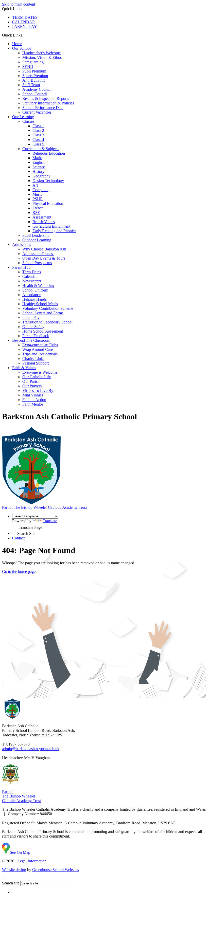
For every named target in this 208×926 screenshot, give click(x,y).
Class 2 (38, 130)
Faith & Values (24, 368)
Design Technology (48, 180)
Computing (41, 190)
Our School (21, 48)
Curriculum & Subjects (40, 149)
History (38, 171)
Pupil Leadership (35, 235)
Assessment (41, 217)
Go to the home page (19, 571)
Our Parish (31, 381)
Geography (41, 176)
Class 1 (38, 126)
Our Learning (23, 117)
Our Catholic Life (36, 377)
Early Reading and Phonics (54, 231)
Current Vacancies (36, 112)
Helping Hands (34, 299)
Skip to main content (18, 4)
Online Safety (33, 326)
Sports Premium (35, 76)
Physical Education (47, 203)
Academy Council (36, 89)
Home (17, 44)
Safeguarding (33, 62)
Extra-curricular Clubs (40, 345)
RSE (36, 212)
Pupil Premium (34, 71)
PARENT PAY (24, 26)
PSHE (37, 199)
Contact (18, 538)
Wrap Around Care (37, 349)
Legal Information (32, 861)
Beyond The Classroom (31, 340)
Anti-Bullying (33, 80)
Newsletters (31, 281)
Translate (50, 521)
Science (38, 167)
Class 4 (38, 139)
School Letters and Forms (42, 313)
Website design (14, 869)
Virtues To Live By (37, 390)
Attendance (31, 295)
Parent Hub (21, 267)
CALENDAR (23, 22)
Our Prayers (32, 386)
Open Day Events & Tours (43, 258)
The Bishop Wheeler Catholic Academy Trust (44, 507)
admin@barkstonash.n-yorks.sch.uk (30, 749)
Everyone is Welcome (39, 372)
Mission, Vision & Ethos (42, 57)
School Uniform (35, 290)
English (38, 162)
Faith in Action (34, 399)
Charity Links (33, 358)
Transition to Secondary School (47, 322)
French (38, 208)
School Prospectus (37, 263)
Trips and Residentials (40, 354)
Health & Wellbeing (38, 285)
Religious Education (48, 153)
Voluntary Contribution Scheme (47, 308)
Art (35, 185)
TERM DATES (25, 17)
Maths (37, 158)
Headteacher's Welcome (41, 53)
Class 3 (38, 135)
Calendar (29, 276)
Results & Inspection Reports (45, 98)
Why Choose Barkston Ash (44, 249)
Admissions (21, 244)
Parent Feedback (35, 336)
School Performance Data (42, 107)
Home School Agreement (42, 331)
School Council (34, 94)
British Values (43, 222)
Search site (10, 883)
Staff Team (31, 85)
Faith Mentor (32, 404)
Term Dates (31, 272)
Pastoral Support (35, 363)
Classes (28, 121)
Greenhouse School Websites (55, 869)
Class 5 (38, 144)
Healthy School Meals (40, 304)
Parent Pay (31, 317)
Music (37, 194)
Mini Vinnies (32, 395)
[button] (24, 35)
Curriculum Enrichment (51, 226)
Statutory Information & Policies (48, 103)
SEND (27, 66)
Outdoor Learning (36, 240)
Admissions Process (38, 253)
